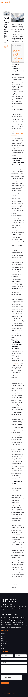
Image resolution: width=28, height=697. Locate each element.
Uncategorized (6, 46)
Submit (5, 683)
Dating (2, 640)
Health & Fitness (5, 641)
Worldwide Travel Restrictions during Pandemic (16, 50)
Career (2, 645)
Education (3, 643)
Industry (3, 647)
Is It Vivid (5, 2)
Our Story (3, 648)
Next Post (14, 587)
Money (2, 635)
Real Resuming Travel (17, 61)
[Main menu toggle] (25, 2)
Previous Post (14, 584)
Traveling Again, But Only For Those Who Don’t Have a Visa (18, 54)
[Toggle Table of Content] (21, 47)
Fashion (3, 636)
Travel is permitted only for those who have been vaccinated (17, 58)
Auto (2, 638)
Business (3, 633)
